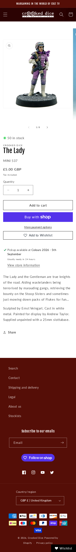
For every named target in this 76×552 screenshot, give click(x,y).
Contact (14, 378)
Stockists (14, 416)
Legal (11, 397)
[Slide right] (47, 127)
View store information (23, 265)
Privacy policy (44, 542)
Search (13, 368)
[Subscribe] (62, 443)
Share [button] (12, 332)
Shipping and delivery (23, 387)
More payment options (38, 227)
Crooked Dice (35, 537)
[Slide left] (28, 127)
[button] (5, 14)
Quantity (8, 181)
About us (14, 406)
